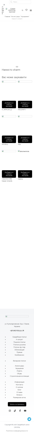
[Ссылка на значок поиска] (22, 11)
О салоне (19, 387)
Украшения (25, 16)
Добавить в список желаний (9, 104)
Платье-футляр (19, 347)
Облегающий (19, 350)
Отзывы (19, 392)
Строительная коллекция (19, 376)
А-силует (19, 339)
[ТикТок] (15, 410)
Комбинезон (19, 355)
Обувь (19, 374)
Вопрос (19, 395)
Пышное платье (19, 342)
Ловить (19, 371)
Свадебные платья (19, 337)
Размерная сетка (19, 397)
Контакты (19, 385)
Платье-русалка (19, 345)
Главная (7, 16)
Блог (19, 390)
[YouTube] (25, 410)
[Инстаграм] (10, 410)
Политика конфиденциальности (17, 431)
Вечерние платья (19, 361)
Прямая (19, 352)
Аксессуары (15, 16)
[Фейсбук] (20, 410)
